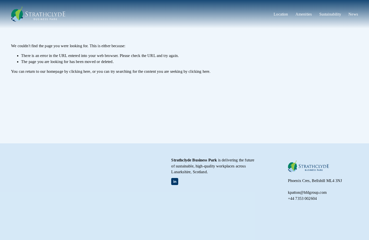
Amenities (303, 14)
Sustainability (330, 14)
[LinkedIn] (174, 181)
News (353, 14)
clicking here (79, 71)
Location (281, 14)
